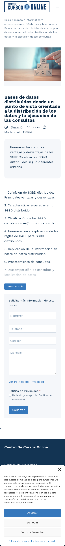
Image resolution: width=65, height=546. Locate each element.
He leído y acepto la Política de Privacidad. (32, 397)
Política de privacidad (43, 541)
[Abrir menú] (57, 7)
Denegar (32, 522)
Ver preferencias (32, 532)
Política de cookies (18, 541)
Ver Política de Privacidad (26, 381)
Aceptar (32, 512)
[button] (59, 469)
